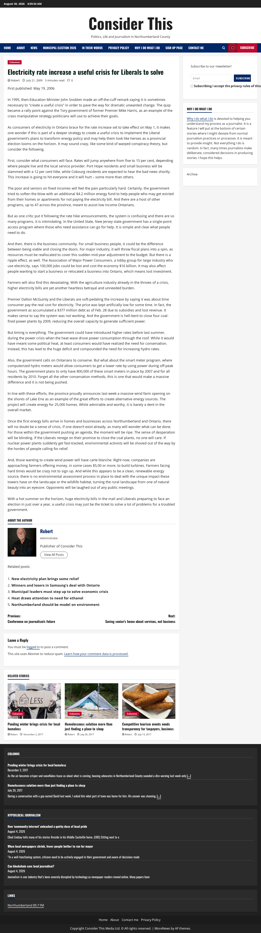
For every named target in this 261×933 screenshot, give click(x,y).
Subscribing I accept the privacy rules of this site (221, 86)
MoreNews (162, 928)
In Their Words (92, 47)
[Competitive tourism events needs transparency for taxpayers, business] (148, 701)
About (21, 47)
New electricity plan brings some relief (45, 578)
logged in (33, 647)
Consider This (130, 23)
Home (7, 47)
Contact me (196, 47)
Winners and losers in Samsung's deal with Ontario (55, 585)
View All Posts (54, 555)
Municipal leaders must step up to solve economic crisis (59, 591)
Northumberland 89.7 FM (26, 905)
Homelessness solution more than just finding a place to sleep (88, 726)
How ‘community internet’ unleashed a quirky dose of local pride (47, 826)
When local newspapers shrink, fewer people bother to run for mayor (50, 846)
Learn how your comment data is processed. (96, 654)
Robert (15, 80)
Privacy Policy (118, 47)
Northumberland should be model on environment (55, 604)
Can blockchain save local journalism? (31, 866)
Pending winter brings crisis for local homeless (34, 726)
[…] (189, 775)
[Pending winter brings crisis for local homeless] (34, 701)
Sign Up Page (174, 47)
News (34, 47)
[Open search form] (223, 48)
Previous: (31, 618)
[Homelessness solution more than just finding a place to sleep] (91, 701)
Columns (15, 62)
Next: (140, 618)
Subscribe (247, 47)
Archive (192, 174)
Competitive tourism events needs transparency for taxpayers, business (148, 726)
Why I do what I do (147, 47)
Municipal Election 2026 (59, 47)
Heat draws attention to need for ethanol (47, 598)
